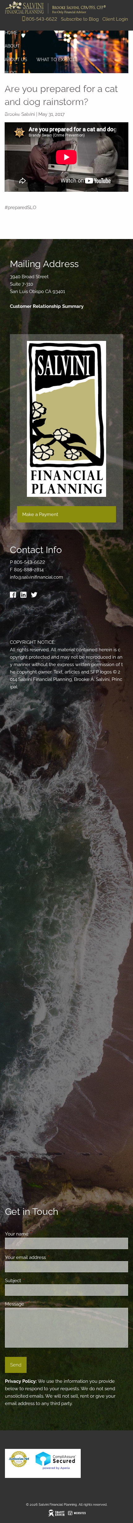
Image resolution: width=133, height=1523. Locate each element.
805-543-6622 (41, 19)
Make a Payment (40, 514)
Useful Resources (68, 99)
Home (11, 32)
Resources (18, 86)
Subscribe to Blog (80, 19)
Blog (10, 72)
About (12, 46)
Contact (15, 113)
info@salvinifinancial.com (36, 577)
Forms (108, 99)
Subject (35, 1280)
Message (37, 1304)
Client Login (115, 19)
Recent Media (21, 99)
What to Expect (55, 59)
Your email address (48, 1257)
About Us (16, 59)
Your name (39, 1234)
